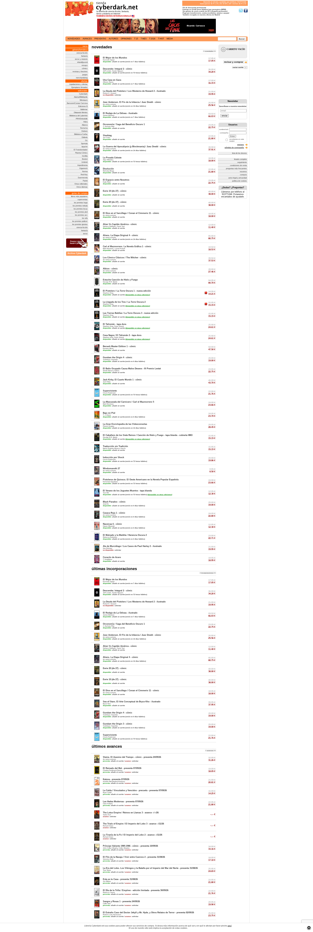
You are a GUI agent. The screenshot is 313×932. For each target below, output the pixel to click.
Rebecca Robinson (110, 537)
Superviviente (110, 391)
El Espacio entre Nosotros (116, 180)
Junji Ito (106, 504)
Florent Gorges (108, 426)
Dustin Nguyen (117, 71)
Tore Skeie (107, 870)
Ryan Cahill (107, 792)
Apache (85, 147)
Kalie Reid (107, 182)
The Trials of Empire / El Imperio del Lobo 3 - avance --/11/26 (133, 823)
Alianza (85, 125)
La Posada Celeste (112, 157)
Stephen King (108, 293)
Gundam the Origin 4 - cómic (117, 357)
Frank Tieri (121, 226)
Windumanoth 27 (111, 468)
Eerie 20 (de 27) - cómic (115, 202)
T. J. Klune (107, 415)
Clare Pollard (107, 804)
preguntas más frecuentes (236, 168)
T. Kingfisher (107, 559)
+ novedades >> (209, 51)
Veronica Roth (108, 859)
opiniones (126, 39)
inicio (85, 46)
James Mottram (108, 115)
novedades (74, 39)
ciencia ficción (82, 53)
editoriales (83, 90)
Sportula (84, 143)
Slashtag (107, 135)
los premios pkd (81, 212)
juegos (85, 75)
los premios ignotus (80, 224)
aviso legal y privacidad (237, 178)
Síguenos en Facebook (246, 10)
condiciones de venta (238, 165)
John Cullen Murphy (110, 848)
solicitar (112, 95)
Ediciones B (83, 106)
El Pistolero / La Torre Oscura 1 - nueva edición (127, 291)
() (137, 295)
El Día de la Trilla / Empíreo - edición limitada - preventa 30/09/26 (135, 890)
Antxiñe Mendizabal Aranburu (114, 781)
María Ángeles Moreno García (114, 448)
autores (113, 39)
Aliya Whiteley (108, 160)
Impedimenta (82, 165)
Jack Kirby (107, 382)
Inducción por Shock (113, 457)
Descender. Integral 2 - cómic (117, 69)
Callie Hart (107, 903)
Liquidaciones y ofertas (78, 84)
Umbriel (85, 162)
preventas (100, 39)
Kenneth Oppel (108, 60)
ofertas (84, 81)
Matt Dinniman (108, 248)
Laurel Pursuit (120, 248)
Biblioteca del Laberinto (78, 116)
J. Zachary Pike (108, 126)
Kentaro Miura (108, 348)
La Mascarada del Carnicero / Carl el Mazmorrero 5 (128, 402)
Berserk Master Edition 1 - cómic (119, 346)
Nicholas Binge (108, 171)
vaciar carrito (238, 67)
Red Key (84, 174)
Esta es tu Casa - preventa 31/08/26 (120, 879)
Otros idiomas (82, 187)
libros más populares (79, 196)
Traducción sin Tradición (115, 446)
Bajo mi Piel (109, 413)
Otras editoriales (81, 184)
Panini (85, 181)
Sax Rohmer (107, 548)
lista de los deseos (239, 153)
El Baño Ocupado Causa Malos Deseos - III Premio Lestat (132, 368)
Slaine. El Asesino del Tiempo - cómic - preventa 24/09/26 (132, 757)
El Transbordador (81, 150)
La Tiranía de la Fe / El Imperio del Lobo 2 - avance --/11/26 (132, 835)
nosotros (243, 172)
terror (85, 234)
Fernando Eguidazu (110, 482)
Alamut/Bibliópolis (81, 97)
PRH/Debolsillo (82, 119)
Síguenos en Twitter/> (241, 10)
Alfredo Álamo (108, 82)
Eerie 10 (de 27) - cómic (115, 191)
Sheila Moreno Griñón (111, 371)
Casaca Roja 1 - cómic (114, 513)
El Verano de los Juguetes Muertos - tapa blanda (127, 490)
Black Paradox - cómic (114, 502)
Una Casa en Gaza (112, 80)
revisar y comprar (234, 62)
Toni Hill (106, 493)
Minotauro (84, 100)
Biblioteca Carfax (81, 134)
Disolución (108, 168)
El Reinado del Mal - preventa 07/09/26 (122, 768)
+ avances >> (210, 750)
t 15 (136, 39)
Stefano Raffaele (109, 226)
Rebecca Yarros (109, 892)
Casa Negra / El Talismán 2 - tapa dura (122, 335)
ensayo (85, 65)
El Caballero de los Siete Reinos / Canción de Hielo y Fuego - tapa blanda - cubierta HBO (148, 435)
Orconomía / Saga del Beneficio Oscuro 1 (124, 124)
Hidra (85, 122)
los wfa (85, 218)
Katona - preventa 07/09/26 (116, 779)
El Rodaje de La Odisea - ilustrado (120, 113)
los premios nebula (80, 206)
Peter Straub (119, 326)
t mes (144, 39)
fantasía (84, 56)
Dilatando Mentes (81, 112)
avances (87, 39)
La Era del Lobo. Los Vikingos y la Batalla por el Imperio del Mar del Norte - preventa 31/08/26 (150, 868)
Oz (86, 140)
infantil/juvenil (82, 62)
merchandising (82, 78)
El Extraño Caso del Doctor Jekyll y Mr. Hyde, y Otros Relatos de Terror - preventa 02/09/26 (148, 912)
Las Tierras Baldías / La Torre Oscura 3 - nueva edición (130, 313)
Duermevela (83, 178)
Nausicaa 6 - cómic (112, 524)
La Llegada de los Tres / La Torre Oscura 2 (124, 302)
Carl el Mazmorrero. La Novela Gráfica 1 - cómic (127, 246)
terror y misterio (81, 59)
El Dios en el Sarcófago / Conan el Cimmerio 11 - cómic (131, 213)
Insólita (85, 156)
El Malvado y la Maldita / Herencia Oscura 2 (125, 535)
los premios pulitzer (80, 221)
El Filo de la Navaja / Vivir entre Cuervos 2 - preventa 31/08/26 (134, 857)
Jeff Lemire (107, 71)
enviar (224, 115)
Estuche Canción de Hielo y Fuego (120, 280)
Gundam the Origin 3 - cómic (117, 724)
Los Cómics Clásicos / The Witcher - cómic (124, 257)
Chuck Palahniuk (109, 393)
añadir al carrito (114, 62)
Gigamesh (83, 168)
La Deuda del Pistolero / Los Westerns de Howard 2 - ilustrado (134, 91)
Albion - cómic (110, 268)
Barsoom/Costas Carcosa (77, 103)
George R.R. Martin (110, 282)
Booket (85, 159)
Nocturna (84, 128)
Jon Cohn (106, 137)
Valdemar (84, 109)
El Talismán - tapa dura (114, 324)
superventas (83, 199)
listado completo (240, 159)
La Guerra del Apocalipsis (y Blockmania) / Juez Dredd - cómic (134, 146)
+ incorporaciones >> (208, 573)
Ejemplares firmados (79, 87)
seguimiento (242, 162)
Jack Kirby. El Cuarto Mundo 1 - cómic (122, 379)
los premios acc (81, 215)
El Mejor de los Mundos (115, 57)
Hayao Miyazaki (109, 526)
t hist (161, 39)
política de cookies (239, 181)
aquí (229, 926)
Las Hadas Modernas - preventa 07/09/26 (123, 801)
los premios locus (81, 209)
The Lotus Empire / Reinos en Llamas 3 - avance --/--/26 (131, 812)
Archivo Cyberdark (76, 253)
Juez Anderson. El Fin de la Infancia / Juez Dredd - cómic (132, 102)
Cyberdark (83, 94)
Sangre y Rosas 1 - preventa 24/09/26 (121, 901)
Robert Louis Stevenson (112, 915)
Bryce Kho (107, 704)
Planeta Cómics (81, 153)
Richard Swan (108, 826)
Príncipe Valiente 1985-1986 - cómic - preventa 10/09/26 (130, 846)
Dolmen (85, 131)
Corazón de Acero (112, 557)
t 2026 (152, 39)
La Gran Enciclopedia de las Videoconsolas (125, 424)
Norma (85, 171)
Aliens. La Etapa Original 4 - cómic (120, 235)
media (170, 39)
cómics (85, 68)
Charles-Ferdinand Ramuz (112, 770)
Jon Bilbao (107, 881)
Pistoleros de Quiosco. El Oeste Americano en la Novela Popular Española (141, 479)
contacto (243, 175)
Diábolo (85, 137)
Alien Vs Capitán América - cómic (120, 224)
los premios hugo (81, 203)
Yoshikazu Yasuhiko (110, 359)
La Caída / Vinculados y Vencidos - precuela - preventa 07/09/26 (135, 790)
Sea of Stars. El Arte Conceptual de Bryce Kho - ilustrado (131, 701)
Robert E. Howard (109, 93)
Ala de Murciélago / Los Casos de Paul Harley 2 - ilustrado (132, 546)
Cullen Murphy (124, 848)
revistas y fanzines (80, 71)
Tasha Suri (107, 815)
